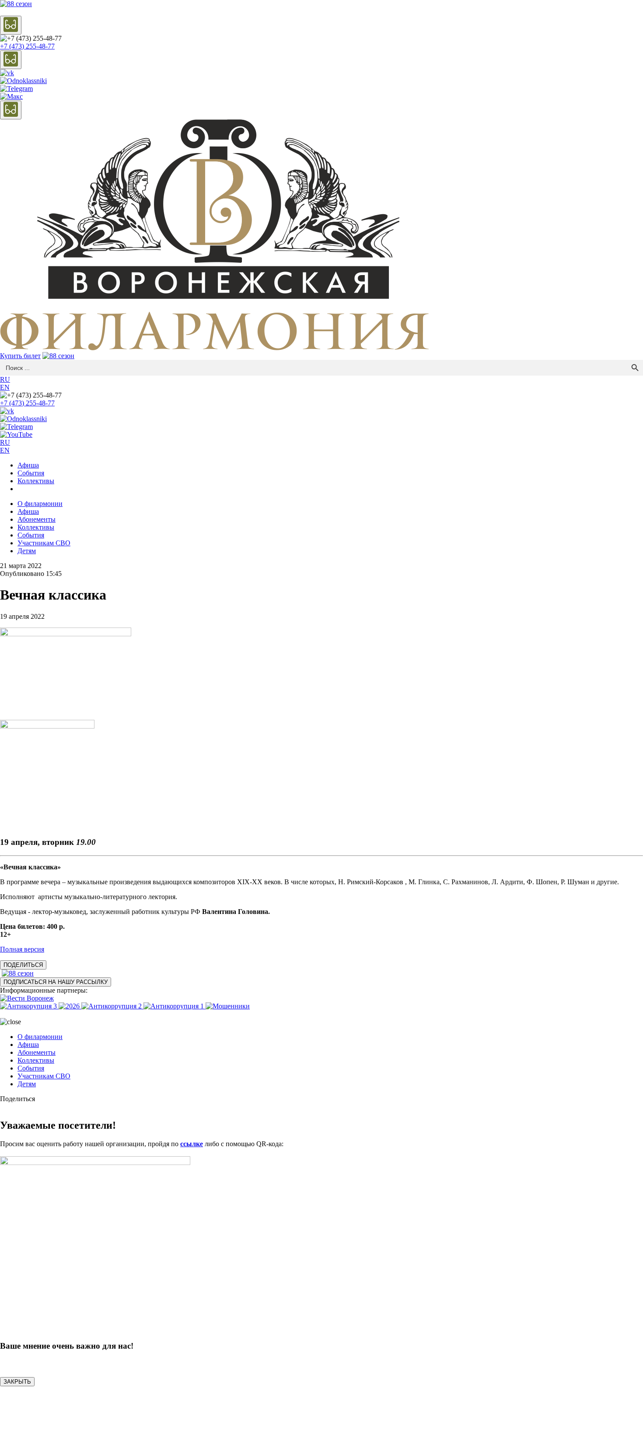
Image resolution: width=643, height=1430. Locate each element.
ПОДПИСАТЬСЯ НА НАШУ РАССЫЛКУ (55, 982)
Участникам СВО (43, 543)
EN (5, 387)
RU (5, 379)
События (30, 473)
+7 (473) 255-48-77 (27, 46)
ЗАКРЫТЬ (17, 1381)
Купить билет (20, 355)
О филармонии (40, 503)
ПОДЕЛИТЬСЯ (23, 965)
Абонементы (36, 519)
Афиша (28, 465)
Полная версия (22, 949)
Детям (26, 551)
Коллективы (35, 481)
